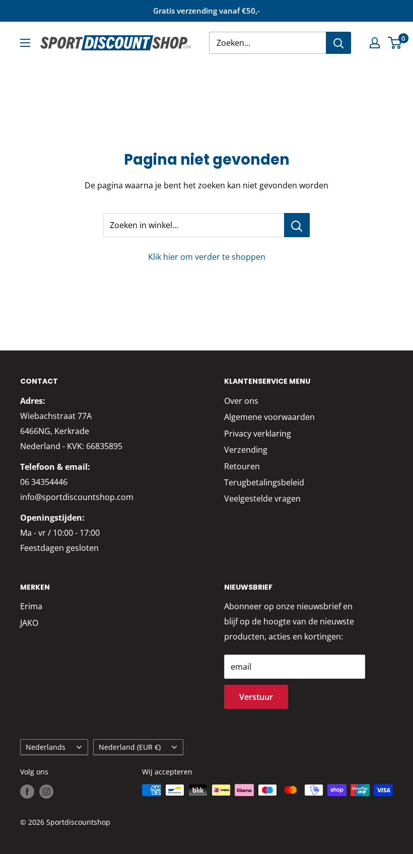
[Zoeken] (338, 43)
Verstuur (256, 696)
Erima (31, 606)
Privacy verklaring (257, 433)
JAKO (29, 622)
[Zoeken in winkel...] (297, 225)
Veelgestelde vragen (262, 498)
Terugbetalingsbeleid (264, 482)
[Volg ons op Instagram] (46, 791)
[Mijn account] (375, 42)
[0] (395, 43)
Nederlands (45, 747)
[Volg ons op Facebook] (27, 791)
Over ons (241, 400)
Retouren (242, 466)
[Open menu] (25, 43)
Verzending (245, 449)
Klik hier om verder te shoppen (206, 256)
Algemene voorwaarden (269, 416)
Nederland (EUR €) (130, 747)
